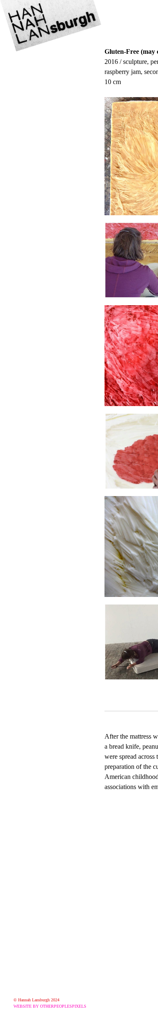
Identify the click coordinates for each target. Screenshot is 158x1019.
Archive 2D (40, 275)
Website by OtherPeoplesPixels (49, 1006)
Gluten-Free (42, 187)
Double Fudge (46, 237)
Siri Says (36, 136)
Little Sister (41, 111)
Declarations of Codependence (59, 250)
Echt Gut (36, 212)
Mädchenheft (44, 174)
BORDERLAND (48, 98)
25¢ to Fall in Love (54, 161)
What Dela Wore (51, 86)
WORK (26, 73)
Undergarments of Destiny (59, 124)
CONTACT (33, 288)
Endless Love (45, 199)
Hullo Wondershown (57, 225)
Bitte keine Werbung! (59, 262)
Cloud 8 (34, 149)
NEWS (25, 61)
